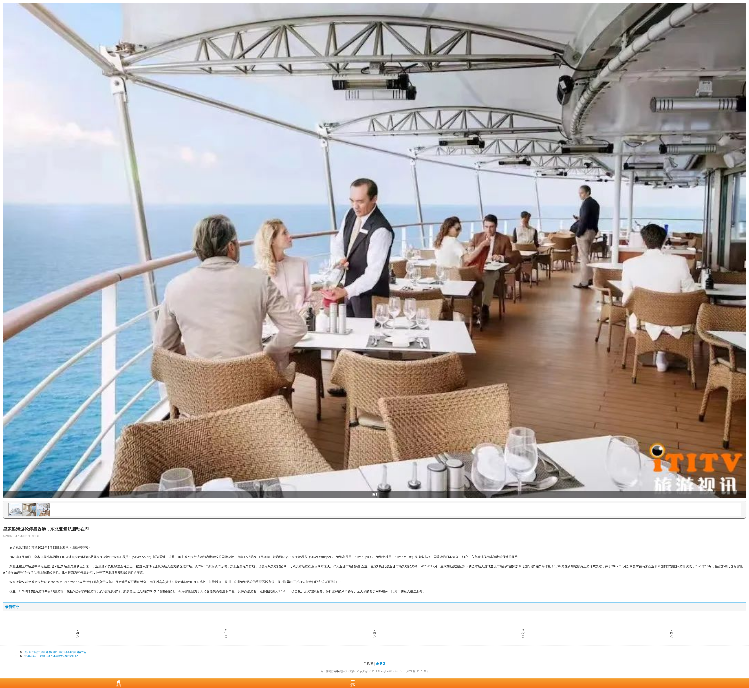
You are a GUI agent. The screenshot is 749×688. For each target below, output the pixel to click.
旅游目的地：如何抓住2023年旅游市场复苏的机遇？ (51, 656)
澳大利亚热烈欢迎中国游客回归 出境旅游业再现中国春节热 (55, 652)
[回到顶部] (744, 673)
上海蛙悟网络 (331, 671)
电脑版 (381, 663)
